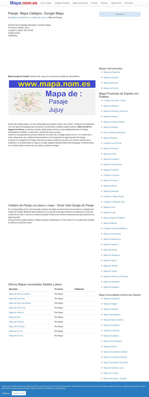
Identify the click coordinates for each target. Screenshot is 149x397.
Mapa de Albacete (111, 105)
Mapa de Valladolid (112, 281)
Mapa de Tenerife (111, 265)
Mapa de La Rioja (111, 373)
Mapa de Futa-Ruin (17, 298)
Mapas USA (116, 3)
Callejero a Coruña (111, 175)
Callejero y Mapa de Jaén (114, 201)
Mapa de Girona (110, 185)
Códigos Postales (62, 3)
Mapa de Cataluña (111, 335)
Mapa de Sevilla (110, 249)
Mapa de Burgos (110, 137)
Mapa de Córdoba (111, 169)
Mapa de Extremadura (113, 341)
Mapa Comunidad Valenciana (116, 362)
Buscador (129, 3)
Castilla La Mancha (112, 330)
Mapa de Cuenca (111, 180)
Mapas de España (80, 3)
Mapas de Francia (111, 88)
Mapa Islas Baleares (112, 314)
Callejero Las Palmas (112, 143)
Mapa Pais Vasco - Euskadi (115, 378)
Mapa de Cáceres (111, 148)
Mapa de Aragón (110, 303)
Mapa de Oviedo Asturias (114, 121)
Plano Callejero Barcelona (114, 132)
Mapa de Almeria (111, 116)
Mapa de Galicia (110, 346)
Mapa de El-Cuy (15, 331)
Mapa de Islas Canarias (113, 319)
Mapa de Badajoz (111, 127)
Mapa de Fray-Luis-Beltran (20, 303)
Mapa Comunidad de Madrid (115, 351)
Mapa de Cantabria (111, 325)
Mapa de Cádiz (110, 153)
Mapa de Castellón (111, 159)
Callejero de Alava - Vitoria (115, 100)
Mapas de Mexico (111, 82)
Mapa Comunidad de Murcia (115, 357)
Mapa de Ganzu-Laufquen (20, 293)
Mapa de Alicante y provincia (115, 111)
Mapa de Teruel (110, 260)
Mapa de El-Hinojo (17, 326)
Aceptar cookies (19, 393)
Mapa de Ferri (15, 317)
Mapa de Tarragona (112, 255)
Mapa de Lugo (109, 212)
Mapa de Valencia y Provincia (116, 276)
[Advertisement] (51, 56)
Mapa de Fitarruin (16, 312)
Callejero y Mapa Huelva (114, 196)
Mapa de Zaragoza (111, 287)
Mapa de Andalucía (112, 298)
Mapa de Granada (111, 191)
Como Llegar (46, 3)
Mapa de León (109, 207)
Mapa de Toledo (110, 271)
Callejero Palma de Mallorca (115, 228)
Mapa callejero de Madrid (114, 217)
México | (104, 3)
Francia (94, 3)
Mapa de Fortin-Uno (17, 307)
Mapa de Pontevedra (112, 233)
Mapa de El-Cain (16, 335)
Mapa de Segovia (111, 244)
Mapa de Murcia (110, 223)
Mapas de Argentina (20, 17)
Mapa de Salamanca (112, 239)
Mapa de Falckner (16, 321)
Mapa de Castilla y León (114, 367)
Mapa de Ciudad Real (113, 164)
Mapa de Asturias (111, 309)
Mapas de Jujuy (38, 17)
